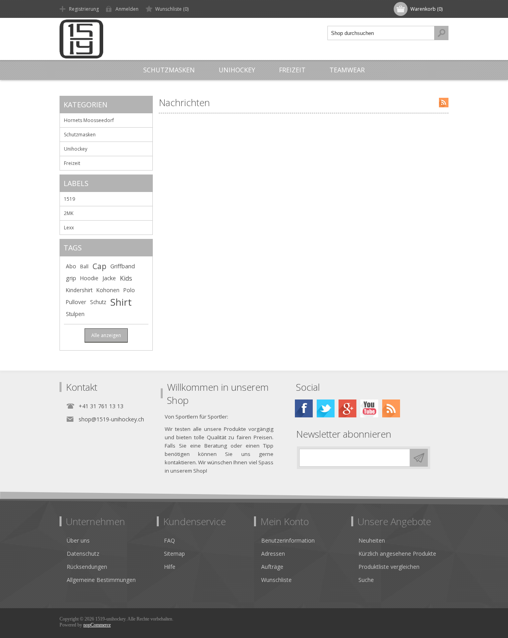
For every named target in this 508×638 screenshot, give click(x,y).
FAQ (169, 540)
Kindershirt (79, 290)
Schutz (98, 302)
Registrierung (84, 9)
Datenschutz (83, 553)
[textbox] (381, 33)
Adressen (273, 553)
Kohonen (107, 290)
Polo (129, 290)
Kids (126, 278)
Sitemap (174, 553)
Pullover (76, 302)
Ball (84, 266)
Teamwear (347, 70)
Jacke (109, 278)
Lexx (69, 227)
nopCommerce (97, 625)
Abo (71, 266)
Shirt (121, 302)
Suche (366, 580)
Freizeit (292, 70)
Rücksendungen (87, 566)
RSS (443, 102)
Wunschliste (276, 580)
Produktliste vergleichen (388, 566)
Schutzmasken (169, 70)
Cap (99, 266)
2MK (68, 213)
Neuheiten (371, 540)
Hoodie (89, 278)
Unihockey (237, 70)
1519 (69, 199)
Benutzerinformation (288, 540)
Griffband (122, 266)
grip (71, 278)
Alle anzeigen (106, 335)
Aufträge (272, 566)
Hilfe (169, 566)
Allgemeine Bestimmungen (101, 580)
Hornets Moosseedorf (89, 120)
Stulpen (75, 314)
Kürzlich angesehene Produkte (397, 553)
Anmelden (127, 9)
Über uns (78, 540)
